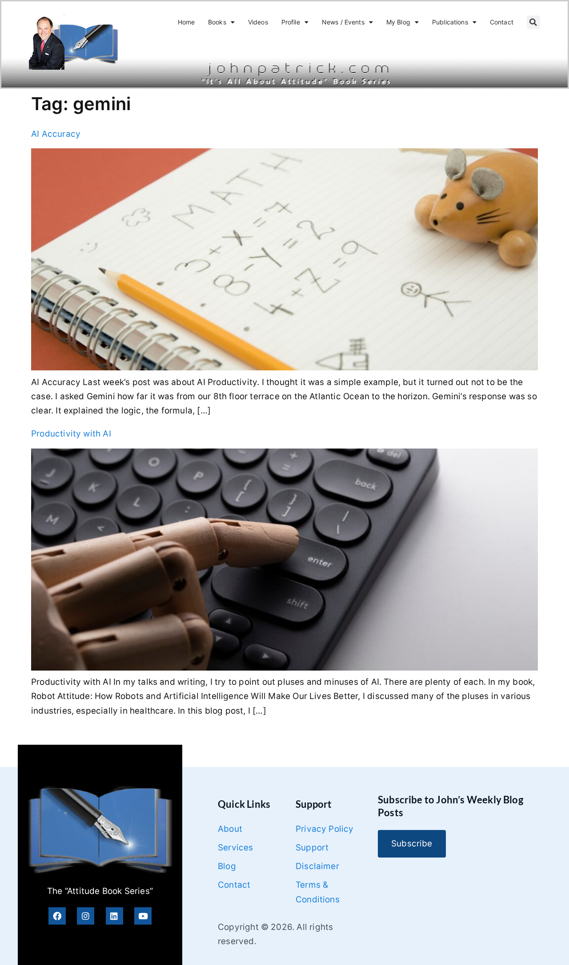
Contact (501, 22)
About (230, 829)
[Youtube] (143, 916)
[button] (533, 22)
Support (312, 847)
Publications (450, 22)
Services (235, 847)
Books (217, 22)
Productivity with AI (71, 434)
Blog (227, 866)
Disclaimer (317, 866)
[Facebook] (57, 916)
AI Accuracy (55, 134)
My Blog (398, 22)
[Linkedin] (114, 916)
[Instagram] (85, 916)
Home (186, 22)
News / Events (343, 22)
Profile (290, 22)
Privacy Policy (325, 829)
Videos (258, 22)
